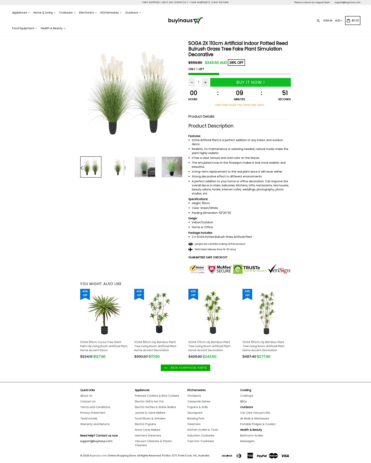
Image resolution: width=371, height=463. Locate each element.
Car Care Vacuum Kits (255, 413)
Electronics (87, 13)
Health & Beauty (52, 28)
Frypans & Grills (197, 407)
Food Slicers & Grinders (150, 418)
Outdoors (132, 13)
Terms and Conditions (95, 407)
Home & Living (43, 13)
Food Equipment (23, 28)
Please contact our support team (312, 2)
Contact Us (87, 401)
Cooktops (246, 396)
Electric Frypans (145, 424)
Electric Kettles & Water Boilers (155, 407)
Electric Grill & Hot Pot (149, 401)
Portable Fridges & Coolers (258, 424)
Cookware (66, 13)
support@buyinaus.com (347, 2)
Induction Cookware (200, 435)
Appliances (20, 13)
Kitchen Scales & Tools (202, 430)
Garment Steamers (148, 435)
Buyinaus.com (98, 455)
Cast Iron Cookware (200, 441)
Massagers (247, 441)
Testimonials (88, 418)
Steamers (194, 424)
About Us (86, 396)
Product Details (201, 116)
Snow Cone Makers (147, 430)
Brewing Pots (195, 418)
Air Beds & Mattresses (254, 418)
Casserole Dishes (198, 401)
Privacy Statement (93, 413)
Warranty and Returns (95, 424)
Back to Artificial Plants (188, 367)
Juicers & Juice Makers (150, 413)
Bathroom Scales (251, 435)
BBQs (243, 401)
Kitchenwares (109, 13)
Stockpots (194, 396)
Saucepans (195, 413)
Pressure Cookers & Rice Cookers (157, 396)
